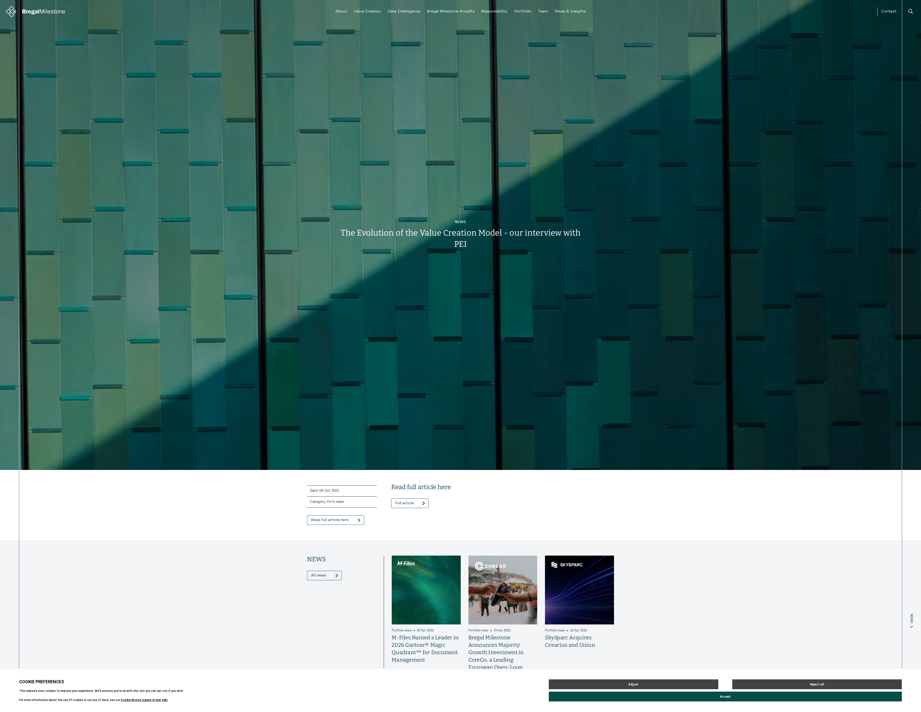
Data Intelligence (404, 11)
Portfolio (522, 11)
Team (543, 11)
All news (318, 575)
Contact (889, 11)
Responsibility (494, 11)
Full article (404, 503)
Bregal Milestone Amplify (451, 11)
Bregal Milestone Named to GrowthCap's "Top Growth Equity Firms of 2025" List (579, 645)
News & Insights (570, 11)
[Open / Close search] (910, 11)
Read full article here (329, 520)
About (341, 11)
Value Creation (367, 11)
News (460, 222)
